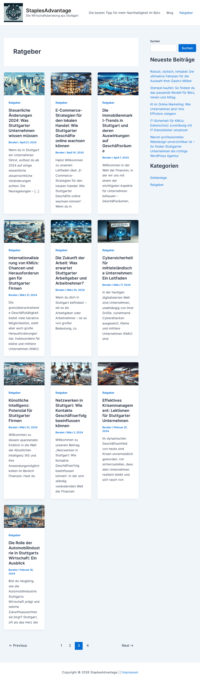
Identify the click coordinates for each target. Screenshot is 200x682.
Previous (18, 645)
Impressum (130, 672)
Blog (170, 13)
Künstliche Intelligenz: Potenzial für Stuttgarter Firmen (20, 410)
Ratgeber (186, 13)
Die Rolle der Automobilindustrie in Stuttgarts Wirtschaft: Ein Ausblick (24, 552)
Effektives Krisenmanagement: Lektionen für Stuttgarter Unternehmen (117, 410)
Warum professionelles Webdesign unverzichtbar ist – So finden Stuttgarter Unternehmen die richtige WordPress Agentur (172, 146)
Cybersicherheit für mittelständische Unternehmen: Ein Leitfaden (117, 268)
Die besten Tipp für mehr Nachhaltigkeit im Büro (124, 13)
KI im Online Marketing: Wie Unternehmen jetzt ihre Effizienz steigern (170, 109)
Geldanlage (158, 178)
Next (127, 645)
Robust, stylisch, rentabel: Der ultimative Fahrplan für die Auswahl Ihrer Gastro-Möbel (172, 76)
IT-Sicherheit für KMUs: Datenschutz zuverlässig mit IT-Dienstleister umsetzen (171, 125)
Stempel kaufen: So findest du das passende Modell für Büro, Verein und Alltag (172, 92)
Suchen (155, 41)
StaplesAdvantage (48, 10)
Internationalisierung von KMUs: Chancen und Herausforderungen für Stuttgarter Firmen (24, 273)
